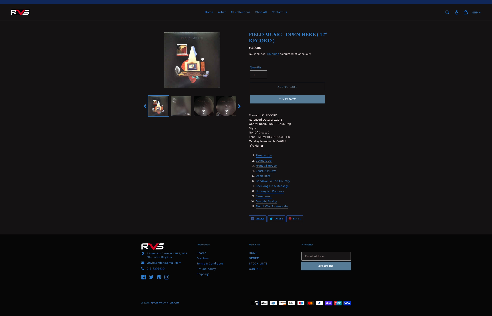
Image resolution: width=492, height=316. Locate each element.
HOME (253, 253)
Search (201, 253)
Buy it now (287, 99)
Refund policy (206, 269)
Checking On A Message (272, 186)
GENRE (254, 258)
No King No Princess (270, 191)
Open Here (263, 176)
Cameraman (264, 196)
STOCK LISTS (258, 263)
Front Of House (266, 165)
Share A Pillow (266, 171)
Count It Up (264, 160)
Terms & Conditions (210, 263)
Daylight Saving (266, 201)
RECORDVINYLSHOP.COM (165, 303)
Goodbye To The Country (273, 181)
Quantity (256, 67)
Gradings (203, 258)
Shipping (273, 53)
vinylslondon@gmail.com (164, 262)
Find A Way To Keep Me (272, 206)
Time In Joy (264, 155)
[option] (158, 106)
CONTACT (255, 269)
